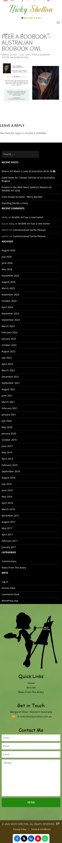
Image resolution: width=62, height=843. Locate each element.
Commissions (9, 561)
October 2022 (9, 345)
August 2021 (8, 389)
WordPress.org (10, 600)
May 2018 (7, 496)
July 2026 (7, 256)
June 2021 (7, 395)
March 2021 (8, 401)
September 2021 (11, 383)
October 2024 (9, 300)
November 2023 (10, 313)
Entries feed (8, 588)
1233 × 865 (24, 54)
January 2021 (9, 414)
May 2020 (7, 427)
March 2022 (8, 370)
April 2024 (7, 307)
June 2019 (7, 446)
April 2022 (7, 364)
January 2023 (9, 338)
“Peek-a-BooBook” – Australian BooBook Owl (27, 56)
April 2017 (7, 534)
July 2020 (7, 420)
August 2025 (8, 281)
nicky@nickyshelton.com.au (36, 716)
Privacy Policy (19, 829)
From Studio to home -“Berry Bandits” (22, 196)
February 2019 (10, 465)
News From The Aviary (14, 567)
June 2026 (7, 263)
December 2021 (10, 376)
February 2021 (10, 408)
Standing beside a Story (15, 203)
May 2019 (7, 452)
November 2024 (10, 294)
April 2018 (7, 503)
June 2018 (7, 490)
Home (31, 683)
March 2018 (8, 509)
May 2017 (7, 528)
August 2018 (8, 477)
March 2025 (8, 288)
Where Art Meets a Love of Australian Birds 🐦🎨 (29, 171)
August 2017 (8, 521)
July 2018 (7, 484)
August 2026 (8, 250)
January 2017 (9, 547)
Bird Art (31, 687)
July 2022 (7, 357)
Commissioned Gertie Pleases (29, 229)
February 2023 (10, 332)
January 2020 (9, 433)
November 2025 (10, 275)
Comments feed (10, 594)
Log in (5, 581)
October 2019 (9, 439)
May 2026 (7, 269)
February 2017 (10, 540)
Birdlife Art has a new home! (27, 217)
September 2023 (11, 319)
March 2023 (8, 326)
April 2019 (7, 458)
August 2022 (8, 351)
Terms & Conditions (41, 829)
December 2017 (10, 515)
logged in (20, 133)
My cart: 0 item (32, 18)
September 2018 (11, 471)
